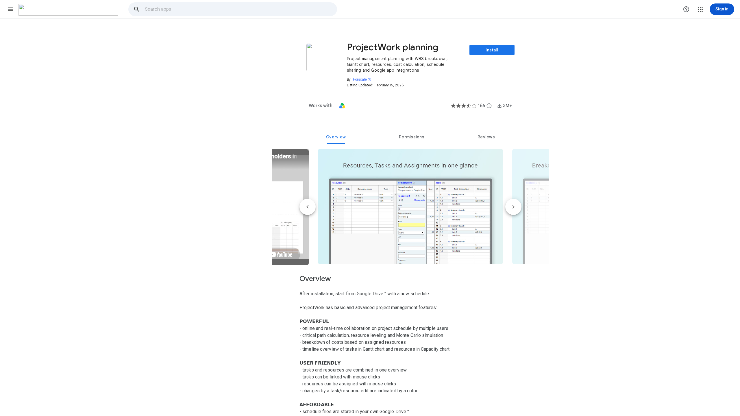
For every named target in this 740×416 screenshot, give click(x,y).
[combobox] (241, 9)
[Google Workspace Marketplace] (68, 10)
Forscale (362, 79)
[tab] (335, 137)
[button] (10, 9)
